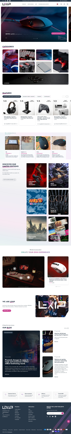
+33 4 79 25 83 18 (5, 415)
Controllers (17, 416)
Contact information (22, 429)
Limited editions (17, 409)
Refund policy (33, 429)
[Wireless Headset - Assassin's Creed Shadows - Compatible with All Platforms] (14, 268)
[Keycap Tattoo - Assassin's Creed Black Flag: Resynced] (61, 107)
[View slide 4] (60, 286)
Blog (29, 409)
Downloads (30, 414)
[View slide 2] (57, 286)
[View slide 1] (56, 286)
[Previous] (6, 38)
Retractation (30, 421)
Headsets (16, 411)
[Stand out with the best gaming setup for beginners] (47, 342)
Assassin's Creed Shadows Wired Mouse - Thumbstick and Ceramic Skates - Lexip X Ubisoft (58, 280)
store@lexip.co (5, 416)
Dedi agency (10, 432)
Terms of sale (28, 429)
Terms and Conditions (32, 419)
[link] (37, 175)
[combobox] (64, 1)
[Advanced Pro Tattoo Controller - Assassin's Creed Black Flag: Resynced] (44, 107)
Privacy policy (10, 429)
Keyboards (17, 412)
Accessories (17, 419)
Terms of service (39, 429)
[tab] (11, 96)
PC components (17, 417)
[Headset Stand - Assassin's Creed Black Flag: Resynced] (27, 107)
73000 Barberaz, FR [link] (5, 413)
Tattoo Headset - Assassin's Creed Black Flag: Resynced (10, 117)
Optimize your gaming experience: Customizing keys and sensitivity (61, 360)
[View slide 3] (58, 286)
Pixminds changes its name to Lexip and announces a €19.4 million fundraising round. (16, 362)
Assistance (30, 411)
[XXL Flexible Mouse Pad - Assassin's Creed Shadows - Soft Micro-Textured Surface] (21, 278)
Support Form (30, 412)
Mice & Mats (17, 414)
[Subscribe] (62, 413)
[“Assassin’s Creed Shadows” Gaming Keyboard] (8, 274)
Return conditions (31, 417)
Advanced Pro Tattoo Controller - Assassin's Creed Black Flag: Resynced (43, 118)
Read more (7, 374)
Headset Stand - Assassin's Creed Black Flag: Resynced (27, 117)
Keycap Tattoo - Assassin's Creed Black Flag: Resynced (60, 117)
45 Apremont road (5, 410)
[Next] (64, 38)
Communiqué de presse (8, 332)
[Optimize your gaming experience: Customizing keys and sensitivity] (47, 366)
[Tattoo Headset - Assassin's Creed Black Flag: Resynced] (10, 107)
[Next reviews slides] (65, 148)
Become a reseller (31, 416)
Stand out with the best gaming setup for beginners (61, 334)
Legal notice (16, 429)
